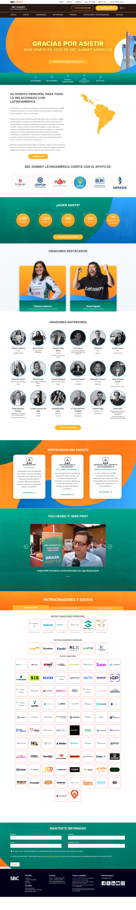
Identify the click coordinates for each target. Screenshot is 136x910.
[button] (26, 547)
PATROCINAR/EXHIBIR (83, 8)
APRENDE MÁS (38, 156)
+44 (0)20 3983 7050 (59, 878)
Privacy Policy (79, 886)
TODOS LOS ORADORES (68, 428)
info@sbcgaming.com (59, 881)
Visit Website (28, 492)
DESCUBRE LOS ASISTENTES (68, 237)
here (64, 883)
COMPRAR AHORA (106, 8)
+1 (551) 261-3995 (58, 879)
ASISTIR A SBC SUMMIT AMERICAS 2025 (68, 62)
